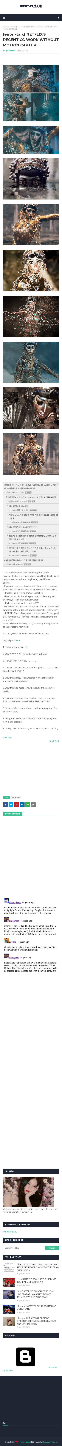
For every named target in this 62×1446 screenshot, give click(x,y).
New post (7, 737)
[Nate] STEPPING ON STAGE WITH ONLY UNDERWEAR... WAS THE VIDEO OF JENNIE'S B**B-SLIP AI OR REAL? (36, 1294)
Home (5, 27)
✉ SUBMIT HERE (10, 1231)
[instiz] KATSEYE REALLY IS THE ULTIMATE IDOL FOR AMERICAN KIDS (36, 1280)
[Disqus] (31, 935)
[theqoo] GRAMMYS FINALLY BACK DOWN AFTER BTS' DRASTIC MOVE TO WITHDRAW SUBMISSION (38, 1267)
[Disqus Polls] (31, 856)
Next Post (54, 741)
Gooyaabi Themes (50, 1442)
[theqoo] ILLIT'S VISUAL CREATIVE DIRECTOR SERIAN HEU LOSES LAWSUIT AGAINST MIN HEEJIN (36, 1321)
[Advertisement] (31, 769)
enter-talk (13, 27)
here (17, 640)
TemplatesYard (25, 1442)
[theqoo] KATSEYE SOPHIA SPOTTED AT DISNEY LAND (36, 1307)
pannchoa (10, 50)
